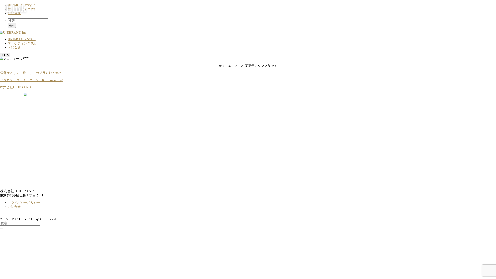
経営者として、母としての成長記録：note (30, 73)
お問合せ (14, 206)
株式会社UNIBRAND (15, 87)
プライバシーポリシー (24, 202)
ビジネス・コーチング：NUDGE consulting (31, 80)
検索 (11, 25)
